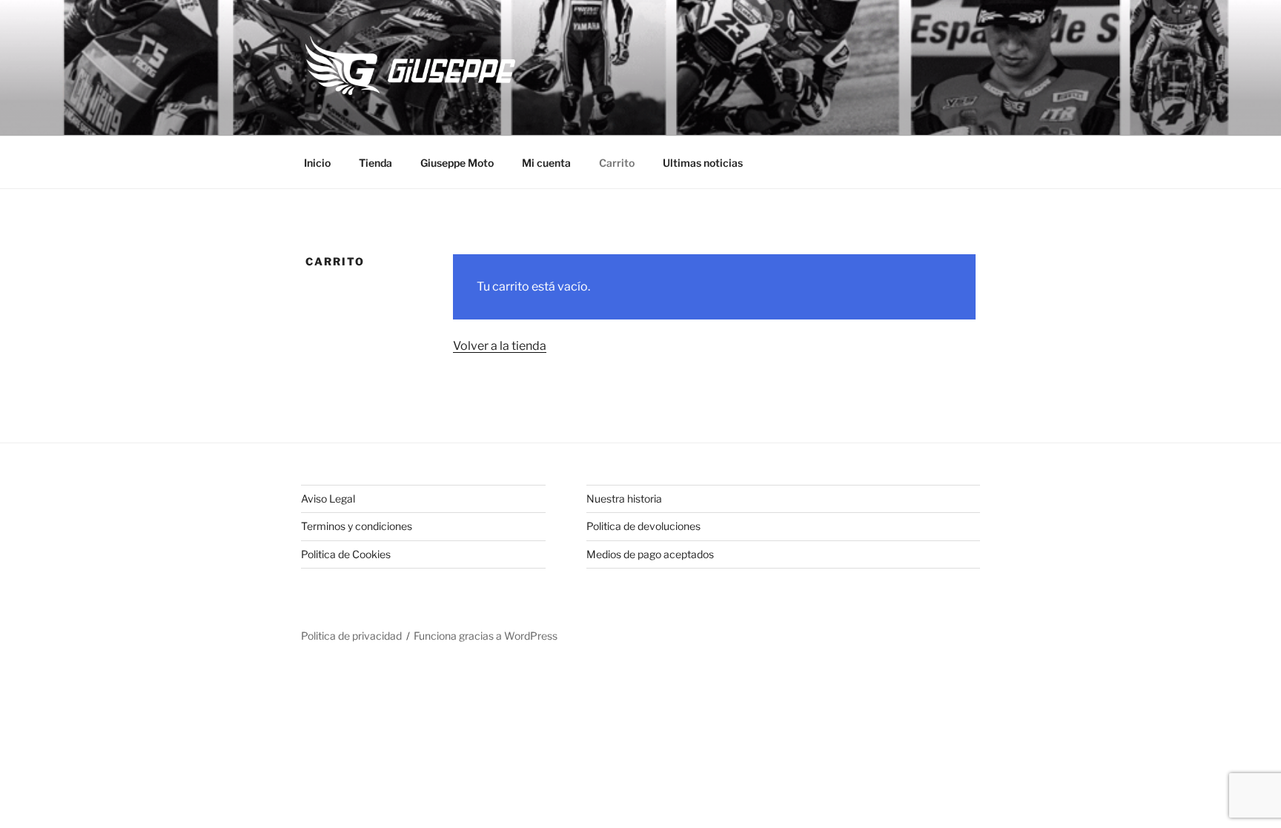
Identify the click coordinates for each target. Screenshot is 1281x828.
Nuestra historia (624, 498)
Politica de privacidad (351, 635)
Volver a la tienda (499, 346)
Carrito (617, 162)
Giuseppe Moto (457, 162)
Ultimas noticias (703, 162)
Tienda (375, 162)
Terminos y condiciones (356, 526)
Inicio (317, 162)
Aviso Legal (328, 498)
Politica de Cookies (346, 554)
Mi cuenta (546, 162)
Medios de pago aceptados (650, 554)
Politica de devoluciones (643, 526)
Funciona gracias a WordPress (485, 635)
